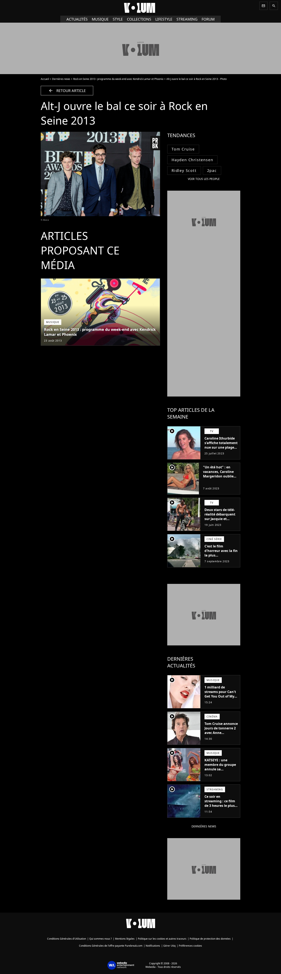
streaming (186, 19)
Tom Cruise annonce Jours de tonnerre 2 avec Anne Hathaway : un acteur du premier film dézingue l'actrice (221, 737)
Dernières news (61, 79)
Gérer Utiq (169, 945)
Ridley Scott (184, 170)
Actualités (77, 19)
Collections (139, 19)
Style (118, 19)
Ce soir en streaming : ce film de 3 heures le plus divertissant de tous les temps (220, 805)
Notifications (153, 945)
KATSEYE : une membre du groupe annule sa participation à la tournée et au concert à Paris (220, 771)
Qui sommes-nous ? (100, 938)
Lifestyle (163, 19)
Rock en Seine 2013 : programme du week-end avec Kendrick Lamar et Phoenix (118, 79)
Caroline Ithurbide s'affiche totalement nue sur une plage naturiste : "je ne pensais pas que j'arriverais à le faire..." (221, 452)
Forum (208, 19)
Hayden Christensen (192, 159)
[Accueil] (140, 8)
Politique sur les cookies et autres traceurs (162, 938)
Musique (100, 19)
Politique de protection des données (210, 938)
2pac (212, 170)
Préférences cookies (190, 945)
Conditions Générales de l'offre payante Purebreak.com (110, 945)
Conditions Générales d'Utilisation (66, 938)
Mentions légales (125, 938)
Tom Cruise (183, 149)
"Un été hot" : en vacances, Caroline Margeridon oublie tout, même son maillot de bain (218, 476)
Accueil (45, 79)
